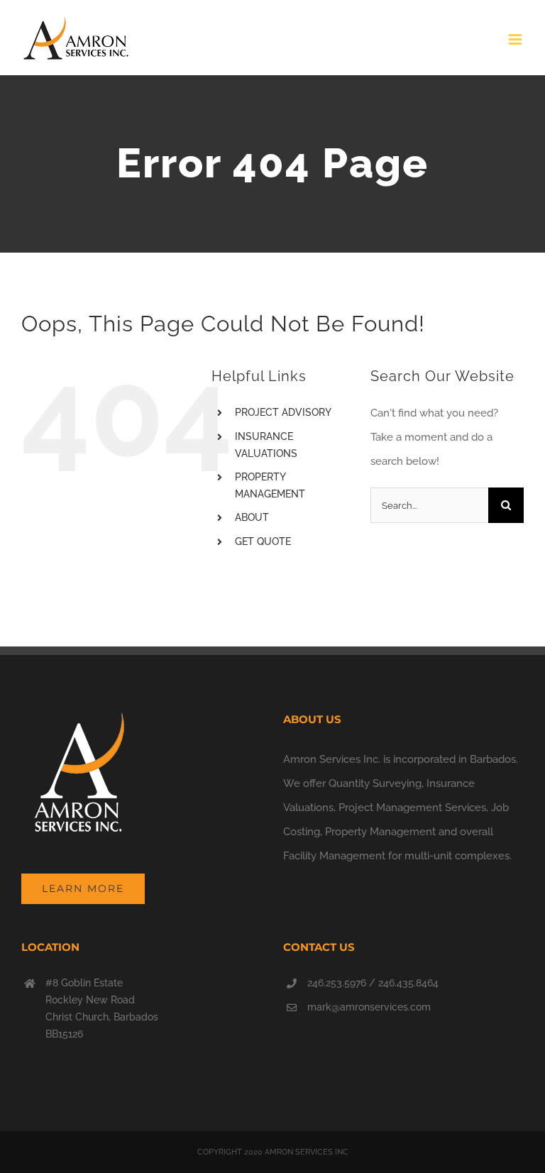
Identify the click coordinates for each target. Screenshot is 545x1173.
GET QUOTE (263, 541)
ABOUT (252, 517)
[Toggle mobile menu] (516, 39)
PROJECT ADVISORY (283, 412)
